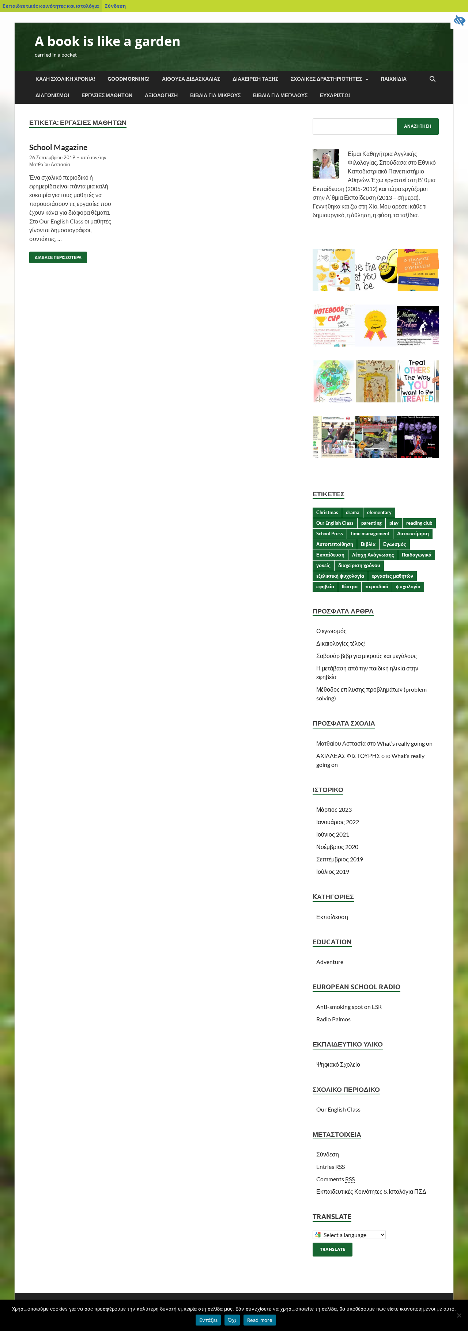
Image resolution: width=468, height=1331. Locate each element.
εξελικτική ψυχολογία (340, 576)
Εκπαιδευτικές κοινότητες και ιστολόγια (51, 6)
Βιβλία (368, 544)
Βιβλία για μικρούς (215, 95)
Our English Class (335, 523)
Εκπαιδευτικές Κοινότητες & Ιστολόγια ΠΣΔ (371, 1191)
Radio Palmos (333, 1019)
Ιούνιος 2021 (332, 834)
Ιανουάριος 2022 (337, 821)
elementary (379, 512)
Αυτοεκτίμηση (413, 533)
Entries (330, 1166)
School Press (329, 533)
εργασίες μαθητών (392, 576)
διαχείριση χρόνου (359, 565)
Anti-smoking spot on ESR (349, 1006)
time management (370, 533)
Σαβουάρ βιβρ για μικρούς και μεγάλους (366, 655)
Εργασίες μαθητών (107, 95)
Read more (259, 1320)
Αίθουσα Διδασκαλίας (191, 79)
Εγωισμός (394, 544)
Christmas (327, 512)
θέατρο (350, 586)
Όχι (232, 1320)
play (394, 523)
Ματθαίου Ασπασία (49, 164)
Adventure (329, 961)
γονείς (323, 565)
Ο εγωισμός (331, 630)
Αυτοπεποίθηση (334, 544)
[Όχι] (459, 1315)
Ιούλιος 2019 (332, 871)
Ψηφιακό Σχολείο (338, 1064)
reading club (419, 523)
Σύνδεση (115, 6)
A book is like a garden (108, 41)
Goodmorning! (128, 79)
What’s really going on (405, 743)
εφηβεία (325, 586)
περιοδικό (376, 586)
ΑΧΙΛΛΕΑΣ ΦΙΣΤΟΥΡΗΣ (348, 755)
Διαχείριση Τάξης (255, 79)
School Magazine (58, 147)
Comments (335, 1178)
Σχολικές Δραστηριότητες (326, 79)
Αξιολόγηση (161, 95)
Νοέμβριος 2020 (337, 846)
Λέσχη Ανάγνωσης (373, 555)
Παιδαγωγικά (416, 555)
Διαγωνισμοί (52, 95)
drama (352, 512)
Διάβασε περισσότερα (55, 256)
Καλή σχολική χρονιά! (65, 79)
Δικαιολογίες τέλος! (341, 643)
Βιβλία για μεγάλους (280, 95)
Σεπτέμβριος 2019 (339, 859)
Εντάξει (208, 1320)
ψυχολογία (408, 586)
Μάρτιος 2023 (334, 809)
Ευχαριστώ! (335, 95)
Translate (332, 1249)
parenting (371, 523)
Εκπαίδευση (330, 555)
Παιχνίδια (394, 79)
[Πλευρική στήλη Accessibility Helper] (459, 20)
